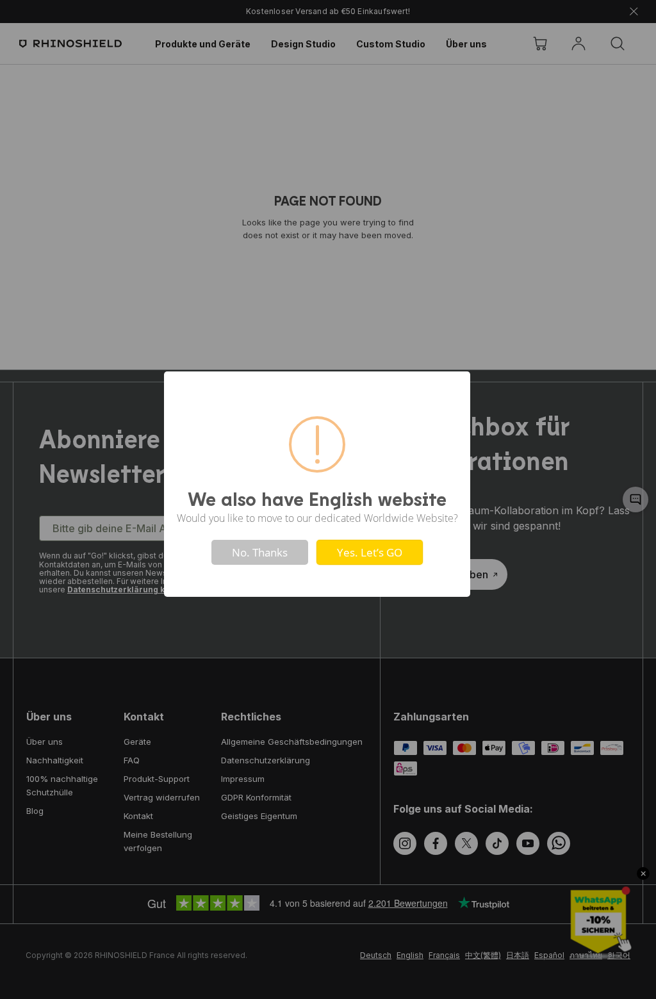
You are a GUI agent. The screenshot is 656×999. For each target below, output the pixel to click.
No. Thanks (260, 552)
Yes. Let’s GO (369, 552)
